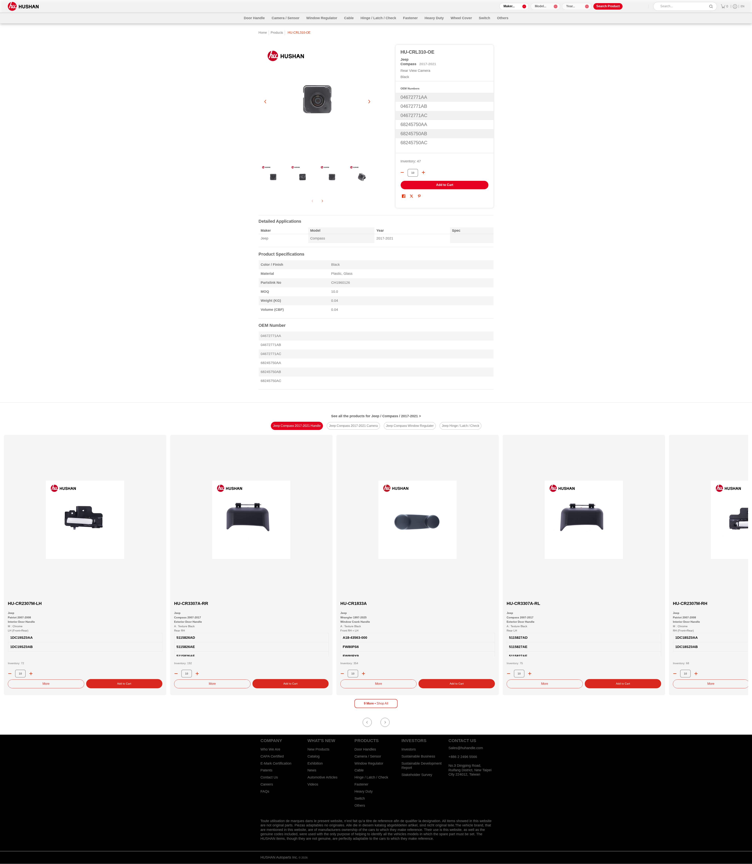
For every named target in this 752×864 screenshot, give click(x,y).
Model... (540, 6)
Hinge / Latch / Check (371, 777)
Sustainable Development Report (421, 765)
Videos (312, 784)
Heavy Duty (363, 791)
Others (359, 805)
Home (262, 32)
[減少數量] (402, 172)
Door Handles (365, 749)
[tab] (297, 426)
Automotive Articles (322, 777)
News (311, 770)
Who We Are (270, 749)
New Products (318, 749)
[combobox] (682, 6)
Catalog (313, 756)
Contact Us (269, 777)
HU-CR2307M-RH (690, 603)
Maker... (509, 6)
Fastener (361, 784)
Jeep (404, 59)
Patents (266, 770)
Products (277, 32)
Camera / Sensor (367, 756)
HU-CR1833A (353, 603)
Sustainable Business (418, 756)
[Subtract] (10, 673)
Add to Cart (444, 184)
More (46, 683)
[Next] (369, 101)
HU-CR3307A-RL (523, 603)
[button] (403, 196)
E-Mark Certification (275, 763)
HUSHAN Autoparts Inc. (279, 857)
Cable (359, 770)
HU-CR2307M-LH (25, 603)
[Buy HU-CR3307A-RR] (251, 520)
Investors (408, 749)
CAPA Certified (272, 756)
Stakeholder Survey (416, 775)
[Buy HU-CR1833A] (417, 520)
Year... (570, 6)
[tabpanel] (376, 305)
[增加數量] (423, 172)
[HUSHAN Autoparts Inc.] (23, 6)
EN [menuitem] (742, 6)
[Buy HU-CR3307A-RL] (584, 520)
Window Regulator (368, 763)
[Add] (31, 673)
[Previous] (265, 101)
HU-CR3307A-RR (191, 603)
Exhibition (315, 763)
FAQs (264, 791)
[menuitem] (724, 6)
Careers (266, 784)
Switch (359, 798)
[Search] (711, 6)
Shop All (376, 703)
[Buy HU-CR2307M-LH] (85, 520)
